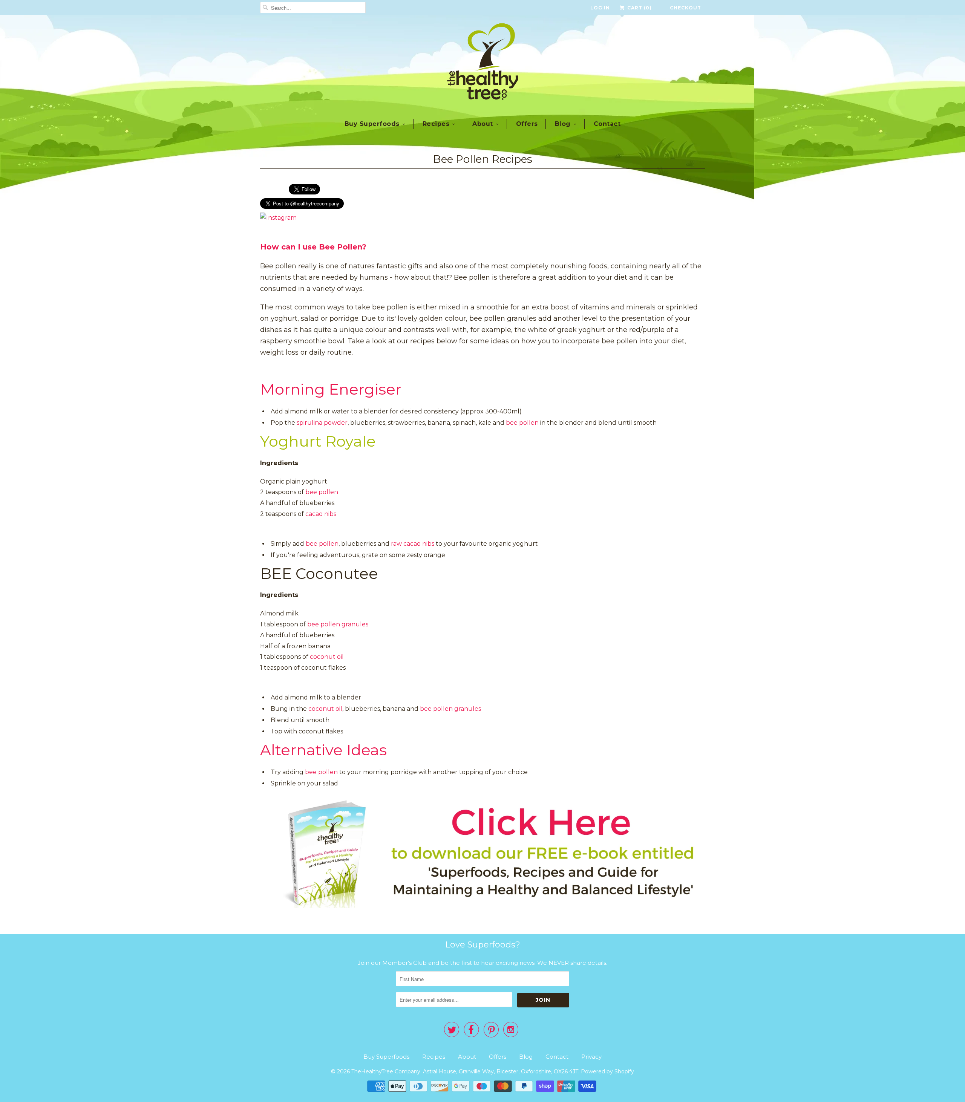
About (482, 123)
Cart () (639, 8)
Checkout (685, 8)
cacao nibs (320, 513)
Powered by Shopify (607, 1071)
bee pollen (522, 422)
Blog (563, 123)
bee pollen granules (337, 624)
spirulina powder (322, 422)
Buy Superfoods (372, 123)
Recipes (436, 123)
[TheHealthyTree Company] (482, 63)
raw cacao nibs (412, 543)
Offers (527, 123)
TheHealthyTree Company (385, 1071)
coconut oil (327, 656)
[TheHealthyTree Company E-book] (482, 905)
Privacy (591, 1056)
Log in (600, 8)
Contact (607, 123)
